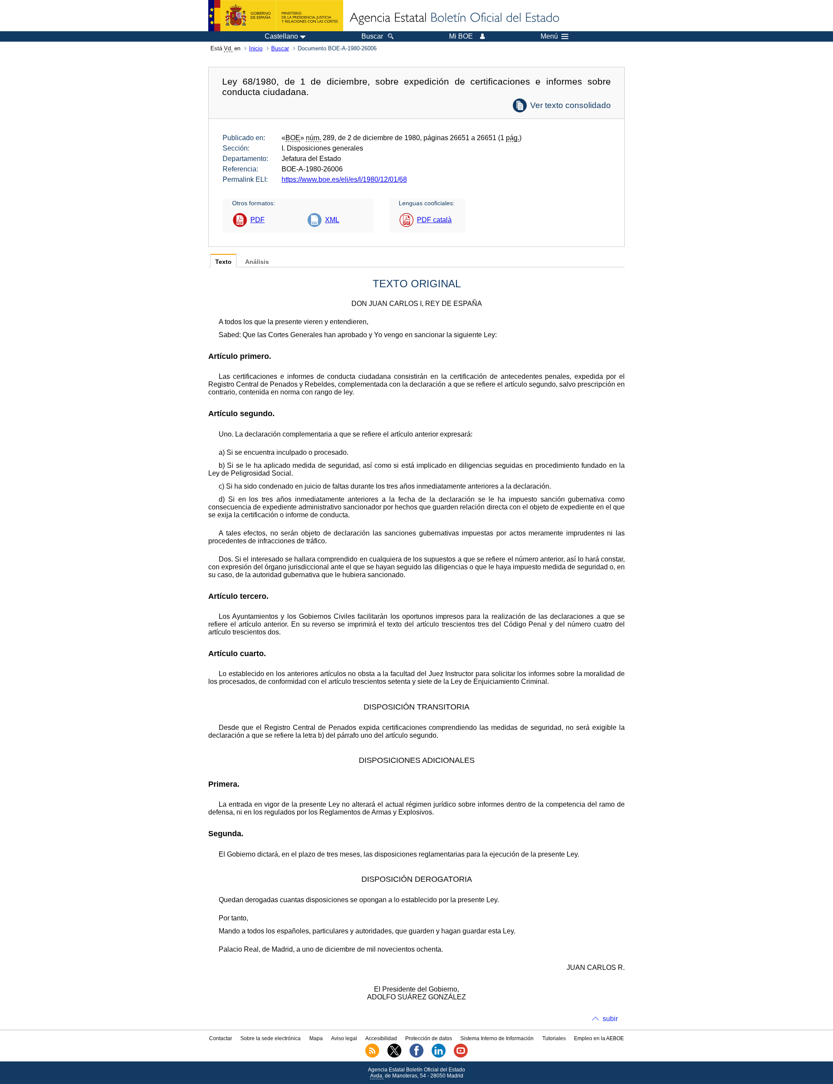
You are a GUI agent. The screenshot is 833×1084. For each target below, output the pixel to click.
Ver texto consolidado (570, 105)
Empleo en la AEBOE (599, 1038)
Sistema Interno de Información (497, 1038)
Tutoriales (554, 1038)
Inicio (255, 48)
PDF (257, 219)
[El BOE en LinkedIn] (439, 1056)
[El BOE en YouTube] (461, 1056)
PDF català (434, 219)
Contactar (220, 1038)
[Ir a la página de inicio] (453, 18)
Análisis (257, 262)
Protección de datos (428, 1038)
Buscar (280, 48)
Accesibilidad (381, 1038)
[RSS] (372, 1056)
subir (610, 1018)
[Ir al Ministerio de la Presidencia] (275, 15)
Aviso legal (344, 1038)
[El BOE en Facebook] (416, 1056)
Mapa (316, 1038)
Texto (223, 262)
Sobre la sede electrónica (270, 1038)
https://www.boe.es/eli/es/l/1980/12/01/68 (344, 179)
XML (332, 219)
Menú (549, 36)
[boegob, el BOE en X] (394, 1056)
